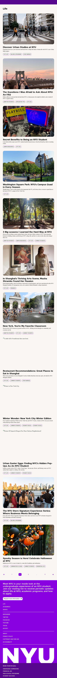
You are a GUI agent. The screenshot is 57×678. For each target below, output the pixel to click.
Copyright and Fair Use (11, 639)
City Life (6, 54)
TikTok (5, 625)
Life (4, 604)
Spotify (5, 628)
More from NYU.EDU (9, 666)
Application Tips (20, 101)
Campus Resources (9, 146)
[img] (28, 28)
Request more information (12, 598)
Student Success (9, 676)
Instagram (6, 614)
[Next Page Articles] (53, 574)
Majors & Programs (16, 54)
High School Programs (11, 673)
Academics (6, 607)
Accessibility (7, 642)
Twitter (5, 617)
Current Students (40, 240)
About (5, 633)
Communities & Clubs (16, 566)
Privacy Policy (8, 636)
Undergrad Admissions (11, 668)
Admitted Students (9, 101)
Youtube (6, 623)
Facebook (6, 620)
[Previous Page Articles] (4, 574)
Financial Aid (7, 671)
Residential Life (40, 566)
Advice (5, 609)
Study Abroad (27, 54)
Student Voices (27, 425)
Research (13, 288)
